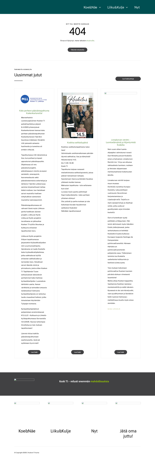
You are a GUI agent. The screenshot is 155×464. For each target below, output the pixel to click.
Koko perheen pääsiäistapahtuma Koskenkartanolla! (34, 111)
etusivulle (90, 41)
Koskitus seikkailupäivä (77, 142)
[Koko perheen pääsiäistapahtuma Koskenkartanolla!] (34, 94)
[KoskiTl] (24, 379)
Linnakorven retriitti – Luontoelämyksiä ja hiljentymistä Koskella (121, 142)
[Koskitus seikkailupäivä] (77, 94)
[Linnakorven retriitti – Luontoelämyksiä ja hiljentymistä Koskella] (120, 94)
